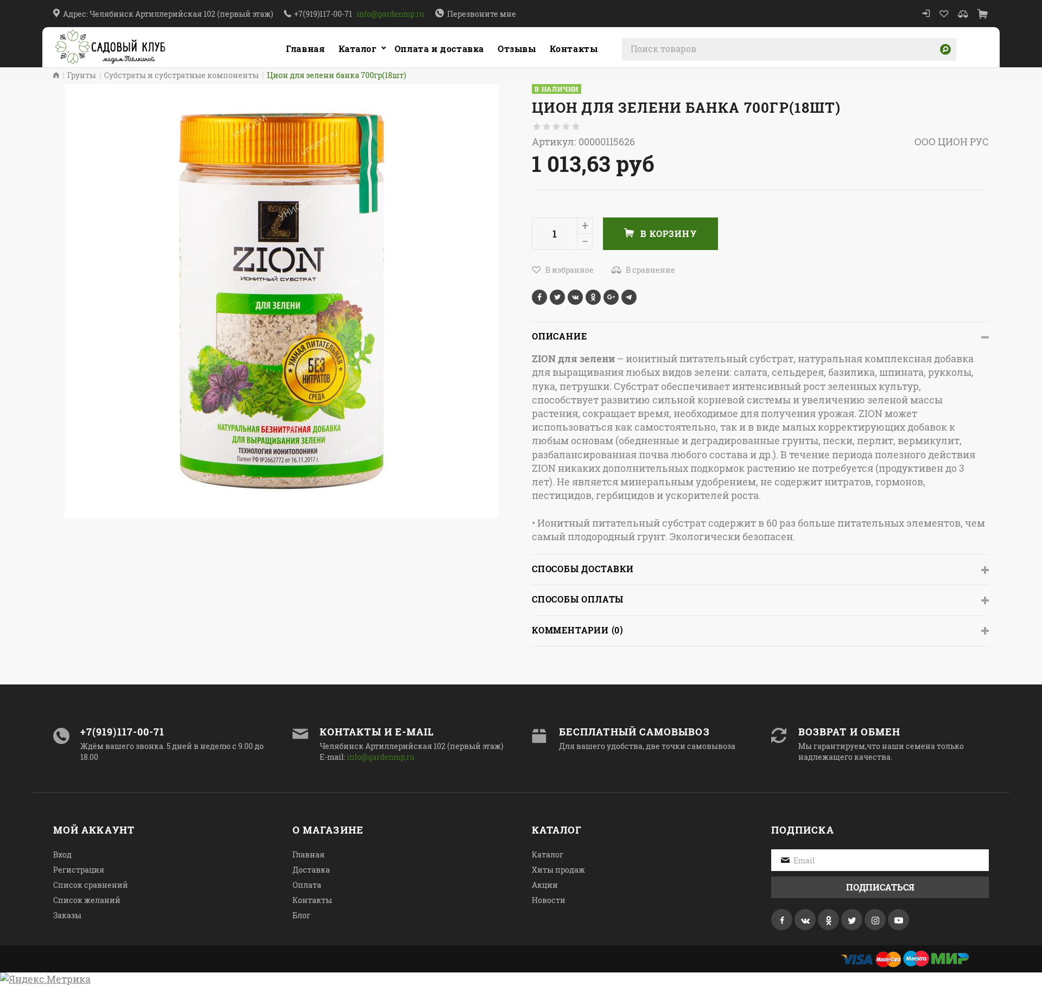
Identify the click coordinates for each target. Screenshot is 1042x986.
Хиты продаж (558, 870)
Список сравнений (90, 885)
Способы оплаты (578, 599)
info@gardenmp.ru (390, 14)
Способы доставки (583, 568)
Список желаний (86, 900)
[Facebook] (781, 919)
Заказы (67, 915)
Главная (305, 48)
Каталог (358, 48)
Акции (545, 885)
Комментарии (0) (578, 630)
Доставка (311, 870)
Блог (301, 915)
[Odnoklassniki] (828, 919)
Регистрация (78, 870)
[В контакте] (805, 919)
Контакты (312, 900)
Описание (559, 336)
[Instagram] (875, 919)
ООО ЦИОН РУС (951, 141)
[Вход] (926, 13)
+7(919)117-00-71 (323, 14)
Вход (62, 854)
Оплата (307, 885)
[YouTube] (898, 919)
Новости (549, 900)
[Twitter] (851, 919)
